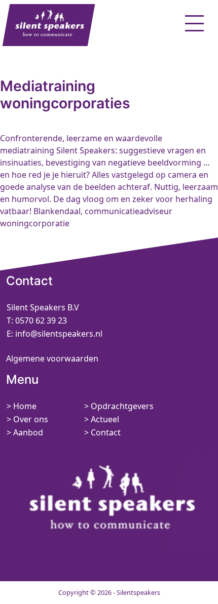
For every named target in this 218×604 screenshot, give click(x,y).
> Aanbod (25, 432)
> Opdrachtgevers (119, 406)
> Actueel (101, 419)
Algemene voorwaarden (52, 358)
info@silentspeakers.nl (57, 333)
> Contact (102, 432)
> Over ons (27, 419)
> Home (22, 406)
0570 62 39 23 (41, 320)
